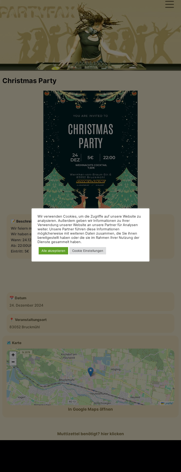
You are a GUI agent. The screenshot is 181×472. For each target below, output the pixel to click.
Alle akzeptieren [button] (53, 251)
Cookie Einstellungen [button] (87, 251)
